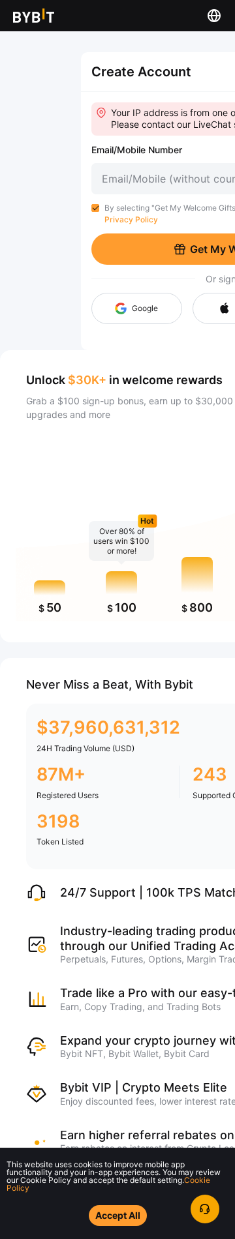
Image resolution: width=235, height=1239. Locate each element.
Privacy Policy (131, 219)
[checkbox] (95, 208)
